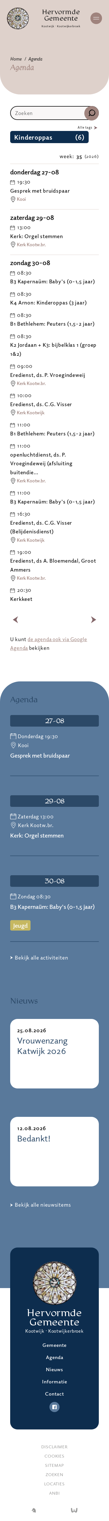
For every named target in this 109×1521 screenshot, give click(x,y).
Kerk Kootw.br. (31, 244)
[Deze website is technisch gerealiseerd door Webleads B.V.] (74, 1510)
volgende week (93, 619)
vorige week (15, 619)
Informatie (54, 1381)
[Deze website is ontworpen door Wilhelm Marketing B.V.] (34, 1510)
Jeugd (20, 925)
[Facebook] (54, 1407)
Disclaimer (54, 1446)
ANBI (54, 1493)
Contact (54, 1394)
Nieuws (54, 1369)
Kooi (21, 199)
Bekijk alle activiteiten (41, 957)
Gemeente (54, 1345)
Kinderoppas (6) (49, 137)
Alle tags (85, 127)
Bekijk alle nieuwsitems (43, 1204)
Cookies (54, 1455)
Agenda (35, 59)
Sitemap (54, 1465)
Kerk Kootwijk (30, 412)
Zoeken (54, 1474)
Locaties (54, 1483)
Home (16, 59)
